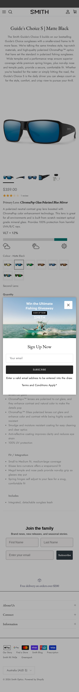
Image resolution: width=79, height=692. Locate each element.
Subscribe (39, 369)
